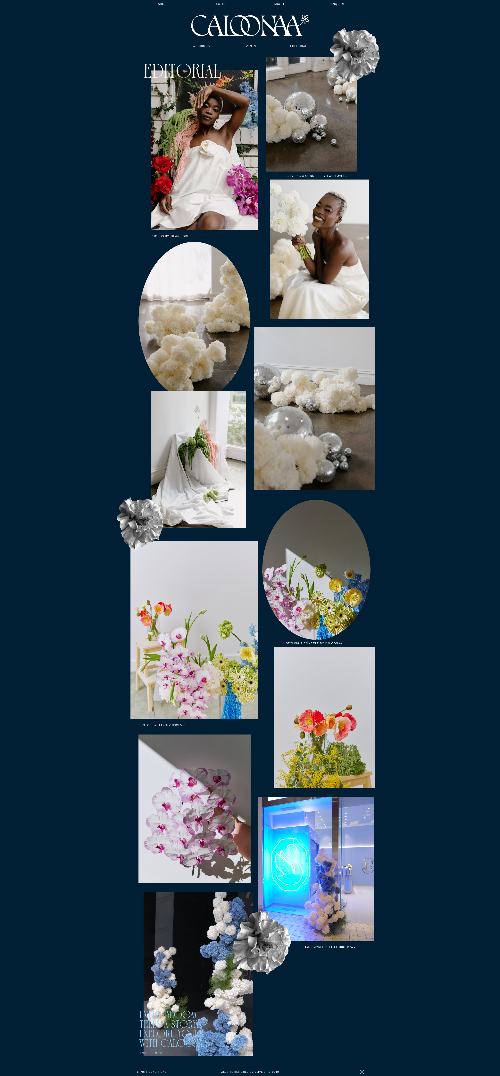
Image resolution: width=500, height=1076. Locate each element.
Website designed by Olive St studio (250, 1072)
